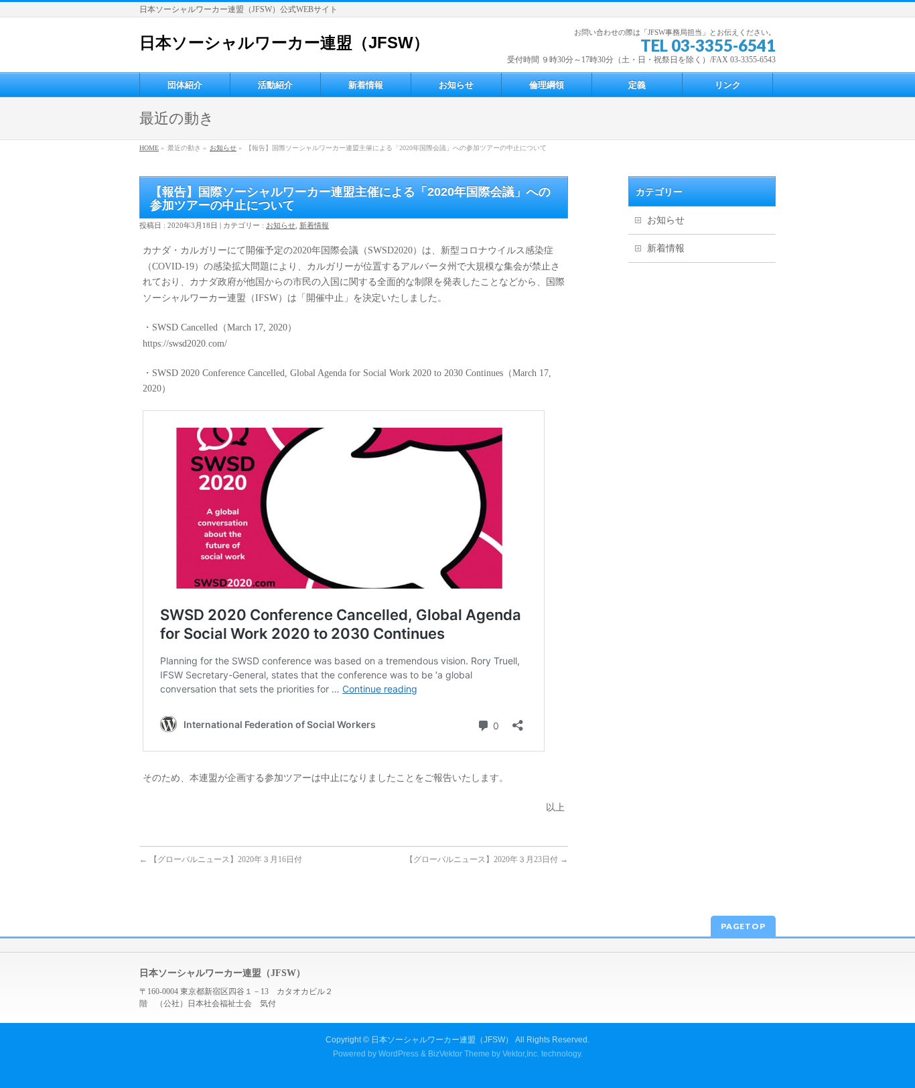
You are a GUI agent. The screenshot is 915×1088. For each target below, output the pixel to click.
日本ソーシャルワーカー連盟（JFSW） (284, 43)
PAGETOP (743, 926)
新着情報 (314, 225)
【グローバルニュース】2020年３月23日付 (486, 859)
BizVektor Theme (459, 1054)
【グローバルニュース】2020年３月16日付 (220, 859)
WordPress (398, 1054)
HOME (149, 148)
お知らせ (223, 148)
